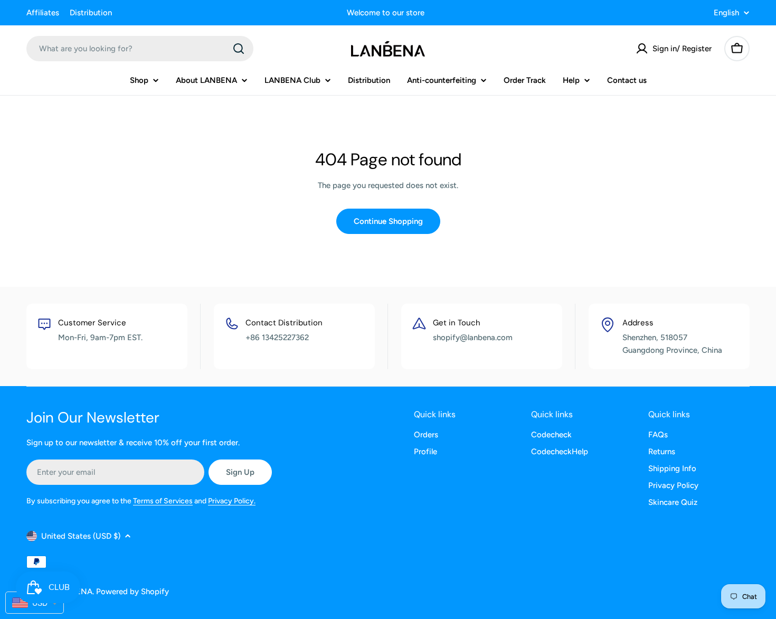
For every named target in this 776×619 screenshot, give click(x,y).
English (726, 13)
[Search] (238, 48)
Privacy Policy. (231, 500)
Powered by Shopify (132, 591)
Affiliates (42, 12)
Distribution (91, 12)
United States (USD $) (80, 536)
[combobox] (139, 48)
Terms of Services (163, 500)
